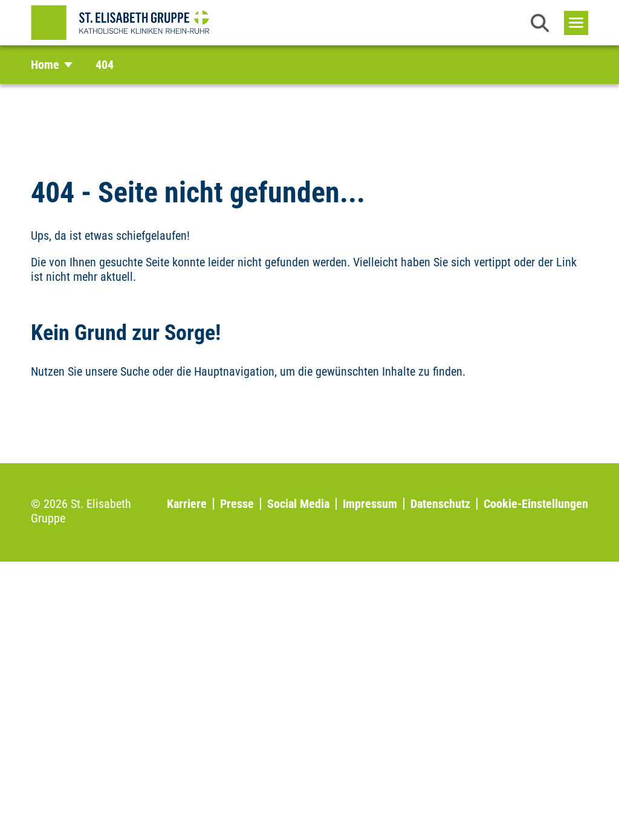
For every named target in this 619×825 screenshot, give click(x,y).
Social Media (298, 503)
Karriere (187, 503)
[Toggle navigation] (576, 23)
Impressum (370, 503)
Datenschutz (440, 503)
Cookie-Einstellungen (536, 503)
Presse (237, 503)
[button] (540, 23)
